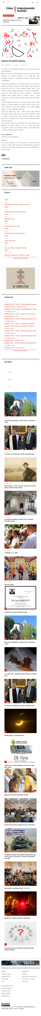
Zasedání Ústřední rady (12, 226)
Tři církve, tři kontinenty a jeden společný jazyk (19, 454)
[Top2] (20, 963)
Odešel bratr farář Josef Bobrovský (15, 612)
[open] (3, 2)
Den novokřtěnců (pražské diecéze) (15, 248)
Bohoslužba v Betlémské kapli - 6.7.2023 (17, 888)
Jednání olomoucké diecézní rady (15, 212)
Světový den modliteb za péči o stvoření (17, 204)
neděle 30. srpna (23, 18)
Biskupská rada (9, 219)
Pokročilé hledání (6, 974)
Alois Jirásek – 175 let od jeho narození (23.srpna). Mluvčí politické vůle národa (20, 487)
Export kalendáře (6, 993)
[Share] (33, 2)
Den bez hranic (9, 584)
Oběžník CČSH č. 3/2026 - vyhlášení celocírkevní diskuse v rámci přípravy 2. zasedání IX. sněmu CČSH (19, 326)
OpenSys (21, 1008)
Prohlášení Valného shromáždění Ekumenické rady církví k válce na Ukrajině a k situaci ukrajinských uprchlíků (20, 856)
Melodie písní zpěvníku (7, 986)
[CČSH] (20, 9)
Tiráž (2, 981)
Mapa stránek (4, 979)
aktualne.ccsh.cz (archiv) (28, 979)
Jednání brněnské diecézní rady (14, 233)
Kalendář (24, 974)
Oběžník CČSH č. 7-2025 (11, 348)
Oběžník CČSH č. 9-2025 (11, 340)
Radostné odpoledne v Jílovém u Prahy (16, 255)
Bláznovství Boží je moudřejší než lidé (16, 795)
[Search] (37, 2)
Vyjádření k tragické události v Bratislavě (17, 918)
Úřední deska (25, 971)
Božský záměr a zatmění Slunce (14, 735)
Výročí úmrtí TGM (9, 241)
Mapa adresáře (5, 996)
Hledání (3, 971)
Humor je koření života (13, 61)
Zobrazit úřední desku (20, 351)
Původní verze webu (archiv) (29, 976)
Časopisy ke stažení (6, 988)
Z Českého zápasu (5, 991)
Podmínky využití (5, 976)
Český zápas (5, 158)
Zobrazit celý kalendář (20, 258)
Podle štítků (25, 981)
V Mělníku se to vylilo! (11, 553)
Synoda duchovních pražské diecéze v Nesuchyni (19, 825)
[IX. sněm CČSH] (20, 278)
